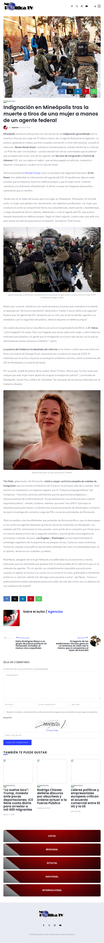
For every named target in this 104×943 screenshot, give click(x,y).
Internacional (9, 101)
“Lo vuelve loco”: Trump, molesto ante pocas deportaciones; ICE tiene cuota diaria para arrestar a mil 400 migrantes (18, 800)
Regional (52, 849)
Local (52, 836)
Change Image (52, 730)
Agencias (15, 127)
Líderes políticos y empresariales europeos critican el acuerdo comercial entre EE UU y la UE (85, 798)
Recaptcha (7, 717)
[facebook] (61, 91)
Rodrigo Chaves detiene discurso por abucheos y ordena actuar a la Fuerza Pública (52, 796)
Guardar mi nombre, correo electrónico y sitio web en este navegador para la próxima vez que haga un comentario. (52, 712)
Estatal (52, 863)
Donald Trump (32, 172)
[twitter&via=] (69, 91)
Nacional (52, 876)
